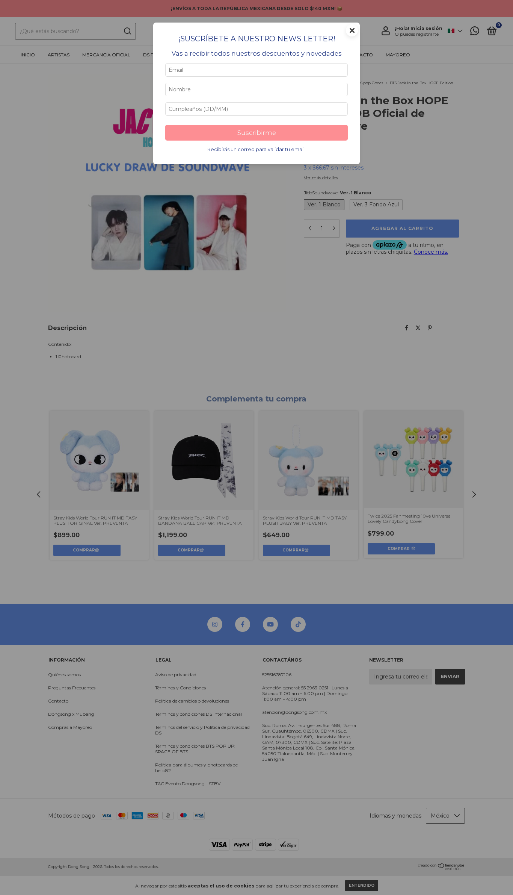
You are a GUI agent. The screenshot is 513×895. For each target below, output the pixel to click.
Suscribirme (256, 132)
